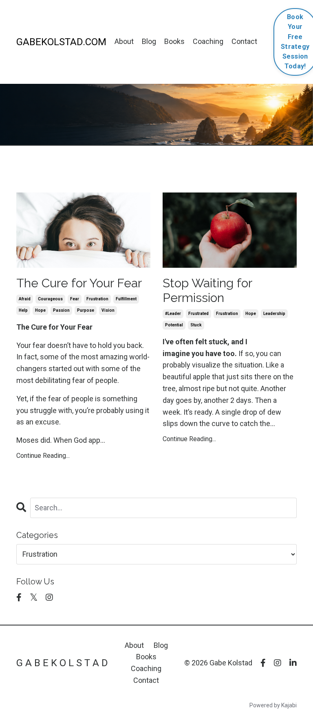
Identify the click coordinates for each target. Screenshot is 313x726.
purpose (85, 310)
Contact (244, 41)
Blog (149, 41)
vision (108, 310)
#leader (173, 313)
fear (74, 299)
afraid (25, 299)
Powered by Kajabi (273, 705)
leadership (274, 313)
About (124, 41)
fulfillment (126, 299)
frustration (97, 299)
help (23, 310)
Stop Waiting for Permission (207, 290)
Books (174, 41)
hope (40, 310)
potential (174, 325)
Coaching (208, 41)
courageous (50, 299)
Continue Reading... (43, 455)
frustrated (198, 313)
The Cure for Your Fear (79, 283)
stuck (196, 325)
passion (61, 310)
